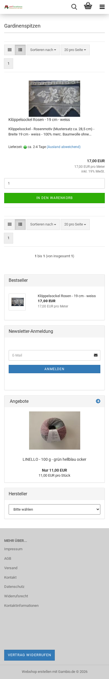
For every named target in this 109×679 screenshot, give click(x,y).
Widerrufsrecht (16, 596)
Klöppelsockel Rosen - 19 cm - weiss (39, 119)
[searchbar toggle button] (74, 7)
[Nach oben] (93, 670)
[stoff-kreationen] (11, 7)
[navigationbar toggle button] (102, 7)
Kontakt (10, 577)
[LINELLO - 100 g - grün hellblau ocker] (54, 430)
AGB (7, 558)
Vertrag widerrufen (29, 655)
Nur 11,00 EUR (54, 470)
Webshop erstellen (36, 672)
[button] (9, 50)
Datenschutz (14, 587)
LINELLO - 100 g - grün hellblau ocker (54, 459)
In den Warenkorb (54, 198)
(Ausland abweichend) (63, 147)
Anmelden (54, 369)
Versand (10, 568)
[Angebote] (98, 401)
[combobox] (43, 50)
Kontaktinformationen (21, 605)
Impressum (13, 549)
